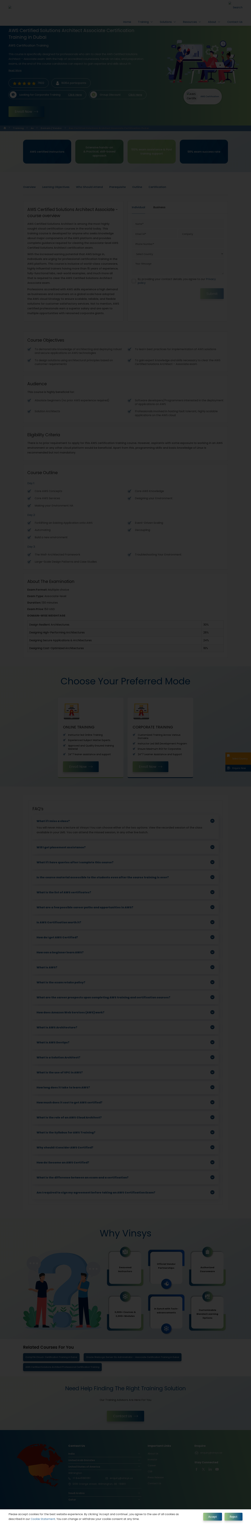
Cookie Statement (43, 1519)
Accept (212, 1517)
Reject (233, 1517)
